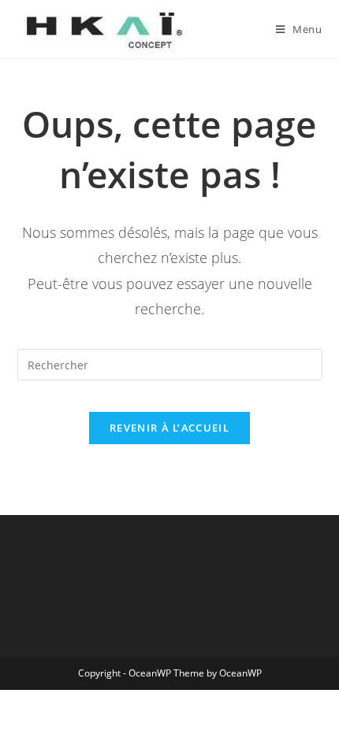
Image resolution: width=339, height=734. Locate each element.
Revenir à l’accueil (169, 428)
